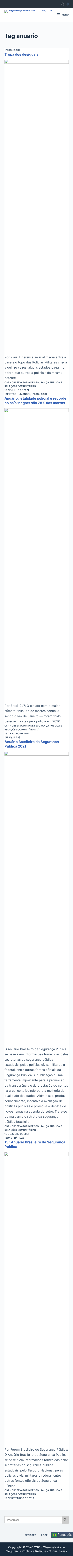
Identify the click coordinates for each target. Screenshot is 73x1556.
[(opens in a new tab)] (36, 207)
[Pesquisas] (12, 50)
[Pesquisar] (62, 4)
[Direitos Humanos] (17, 394)
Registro (30, 1535)
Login (44, 1535)
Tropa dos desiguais (21, 54)
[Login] (67, 4)
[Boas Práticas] (15, 1137)
